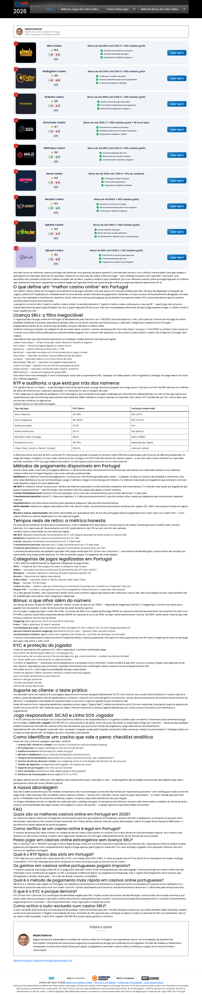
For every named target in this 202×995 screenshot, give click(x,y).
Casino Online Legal (117, 9)
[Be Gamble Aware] (126, 978)
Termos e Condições (105, 982)
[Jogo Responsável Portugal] (76, 978)
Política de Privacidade (129, 982)
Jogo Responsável (153, 982)
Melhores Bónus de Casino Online (159, 9)
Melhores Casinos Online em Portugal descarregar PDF (43, 960)
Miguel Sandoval (33, 29)
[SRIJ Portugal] (51, 978)
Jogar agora (177, 52)
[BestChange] (150, 978)
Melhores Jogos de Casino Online (79, 9)
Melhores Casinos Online (79, 982)
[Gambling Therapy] (101, 978)
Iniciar (49, 9)
